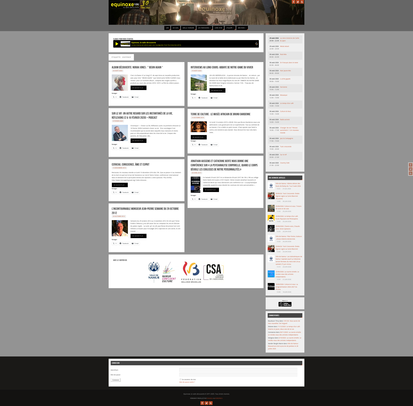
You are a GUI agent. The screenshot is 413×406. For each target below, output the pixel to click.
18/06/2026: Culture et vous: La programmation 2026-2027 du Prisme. (287, 286)
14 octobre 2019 (198, 117)
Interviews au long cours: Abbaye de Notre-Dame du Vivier (222, 67)
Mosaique (283, 95)
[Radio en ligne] (256, 44)
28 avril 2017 (196, 173)
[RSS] (410, 173)
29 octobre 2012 (119, 216)
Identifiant (114, 370)
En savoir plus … (138, 88)
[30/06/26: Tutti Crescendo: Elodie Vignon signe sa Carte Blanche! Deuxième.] (271, 199)
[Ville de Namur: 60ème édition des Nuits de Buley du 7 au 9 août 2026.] (271, 188)
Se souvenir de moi (189, 379)
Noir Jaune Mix (285, 71)
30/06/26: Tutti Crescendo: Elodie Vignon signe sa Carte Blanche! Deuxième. (287, 196)
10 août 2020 (196, 71)
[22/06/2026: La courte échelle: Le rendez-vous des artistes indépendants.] (271, 277)
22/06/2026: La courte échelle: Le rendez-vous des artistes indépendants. (287, 274)
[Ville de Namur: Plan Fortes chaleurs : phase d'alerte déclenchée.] (271, 241)
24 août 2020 (117, 71)
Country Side (284, 163)
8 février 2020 (118, 121)
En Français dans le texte (289, 62)
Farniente (283, 87)
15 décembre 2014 (119, 168)
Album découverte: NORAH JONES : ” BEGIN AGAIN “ (137, 67)
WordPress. (219, 398)
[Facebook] (410, 165)
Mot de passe (115, 375)
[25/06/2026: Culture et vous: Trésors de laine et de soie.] (271, 211)
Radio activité (285, 119)
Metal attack (284, 46)
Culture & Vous (285, 111)
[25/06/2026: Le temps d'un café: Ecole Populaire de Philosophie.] (271, 221)
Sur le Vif (283, 155)
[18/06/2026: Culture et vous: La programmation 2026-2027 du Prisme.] (271, 289)
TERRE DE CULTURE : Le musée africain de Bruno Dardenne (220, 114)
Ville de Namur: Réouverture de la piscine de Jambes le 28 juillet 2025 (283, 346)
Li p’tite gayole (285, 79)
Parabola (210, 398)
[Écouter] (117, 43)
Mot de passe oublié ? (187, 382)
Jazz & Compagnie (286, 138)
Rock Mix (283, 54)
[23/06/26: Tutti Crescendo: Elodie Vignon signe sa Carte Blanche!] (271, 251)
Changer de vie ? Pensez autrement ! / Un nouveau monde (289, 130)
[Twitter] (410, 169)
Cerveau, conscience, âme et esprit (130, 164)
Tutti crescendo (285, 146)
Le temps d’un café (287, 103)
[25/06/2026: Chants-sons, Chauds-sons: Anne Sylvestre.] (271, 231)
